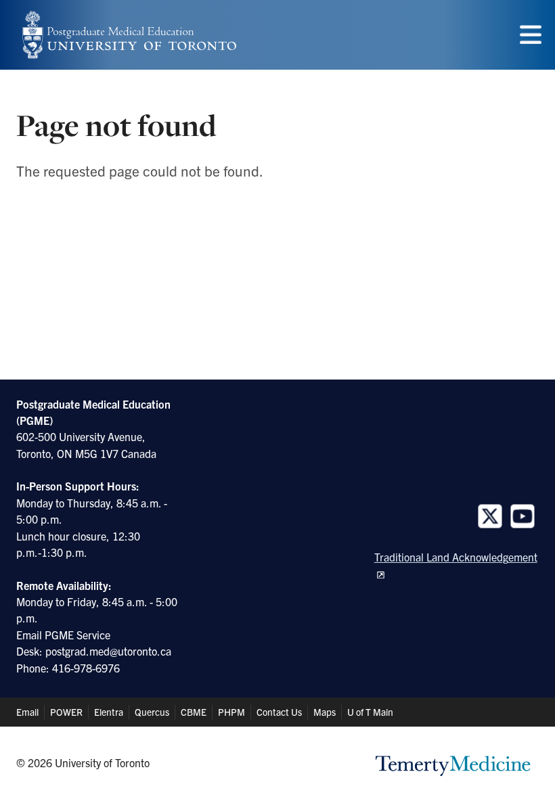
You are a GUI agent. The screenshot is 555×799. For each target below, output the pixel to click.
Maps (324, 712)
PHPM (231, 712)
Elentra (108, 712)
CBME (193, 712)
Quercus (152, 712)
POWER (66, 712)
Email (27, 712)
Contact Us (279, 712)
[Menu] (530, 34)
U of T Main (370, 712)
